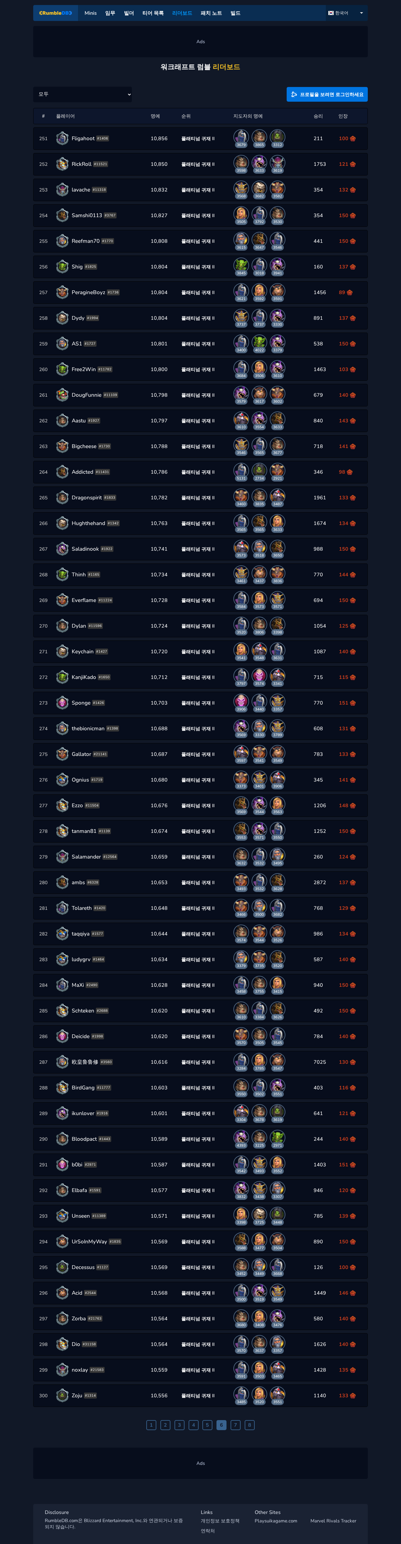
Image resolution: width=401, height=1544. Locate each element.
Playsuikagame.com (276, 1521)
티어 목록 (153, 13)
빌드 (236, 13)
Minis (91, 13)
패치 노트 (211, 13)
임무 (110, 13)
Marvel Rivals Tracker (333, 1521)
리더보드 (182, 13)
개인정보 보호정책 (220, 1521)
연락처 (208, 1531)
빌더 (129, 13)
